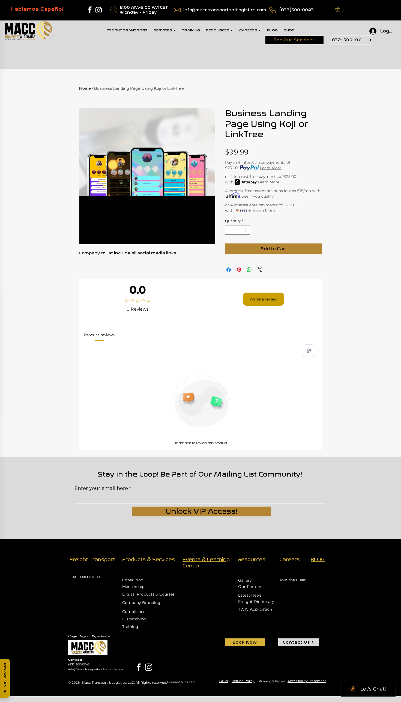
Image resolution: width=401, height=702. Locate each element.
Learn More (271, 167)
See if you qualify (257, 196)
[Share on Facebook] (228, 269)
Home (85, 88)
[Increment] (246, 230)
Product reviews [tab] (99, 334)
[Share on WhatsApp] (249, 269)
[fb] (90, 10)
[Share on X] (259, 269)
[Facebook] (138, 667)
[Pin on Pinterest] (239, 269)
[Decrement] (229, 230)
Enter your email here (101, 488)
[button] (340, 9)
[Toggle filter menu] (309, 350)
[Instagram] (98, 10)
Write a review (263, 299)
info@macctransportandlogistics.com (224, 9)
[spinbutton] (237, 230)
